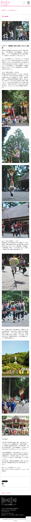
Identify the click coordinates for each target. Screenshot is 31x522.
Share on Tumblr (2, 483)
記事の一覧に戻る (6, 493)
